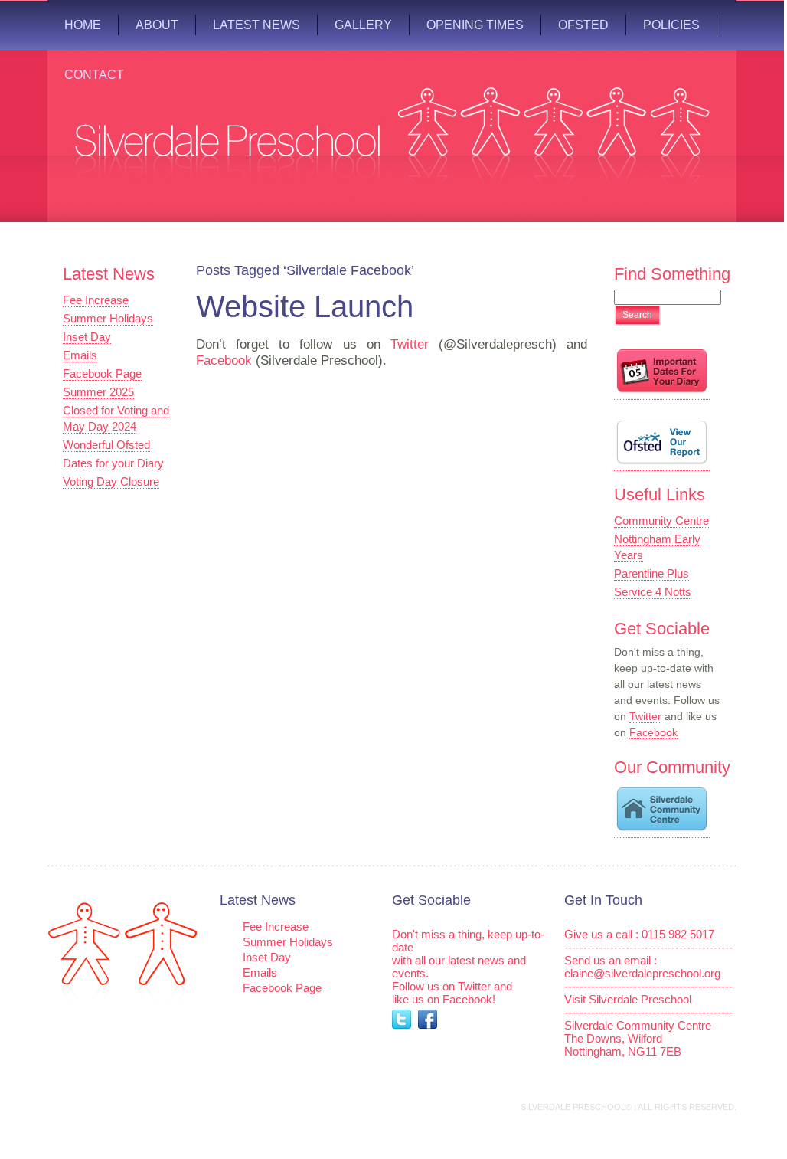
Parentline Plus (651, 573)
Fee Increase (96, 299)
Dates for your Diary (113, 463)
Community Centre (661, 520)
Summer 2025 (98, 391)
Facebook (224, 360)
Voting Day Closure (111, 481)
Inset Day (87, 336)
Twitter (409, 344)
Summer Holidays (108, 318)
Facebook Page (102, 373)
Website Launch (304, 306)
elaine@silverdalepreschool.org (642, 973)
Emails (80, 355)
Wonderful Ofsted (106, 444)
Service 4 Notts (652, 591)
